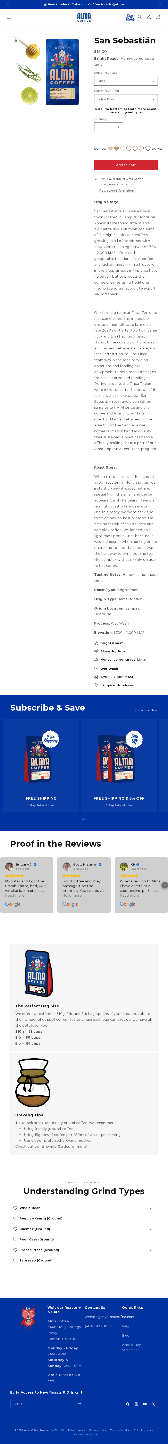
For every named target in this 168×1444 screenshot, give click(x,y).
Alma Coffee (31, 1430)
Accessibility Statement (131, 1347)
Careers (128, 1317)
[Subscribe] (79, 1403)
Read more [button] (14, 895)
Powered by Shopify (52, 1430)
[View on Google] (9, 866)
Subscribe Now (146, 710)
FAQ (125, 1326)
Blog (125, 1335)
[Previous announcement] (7, 4)
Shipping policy (143, 1430)
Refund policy (76, 1430)
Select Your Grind (106, 90)
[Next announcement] (160, 4)
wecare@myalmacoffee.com (110, 1317)
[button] (8, 18)
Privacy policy (97, 1430)
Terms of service (120, 1430)
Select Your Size (105, 72)
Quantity (100, 119)
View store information (116, 190)
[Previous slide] (74, 819)
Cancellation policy (86, 1434)
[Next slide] (93, 819)
